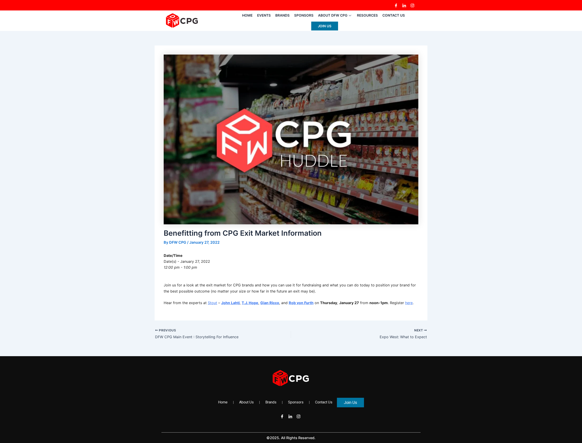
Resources (367, 15)
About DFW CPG (332, 15)
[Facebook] (396, 5)
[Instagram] (412, 5)
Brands (282, 15)
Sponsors (304, 15)
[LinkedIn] (404, 5)
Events (264, 15)
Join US (324, 26)
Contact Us (393, 15)
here (409, 302)
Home (247, 15)
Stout (212, 302)
